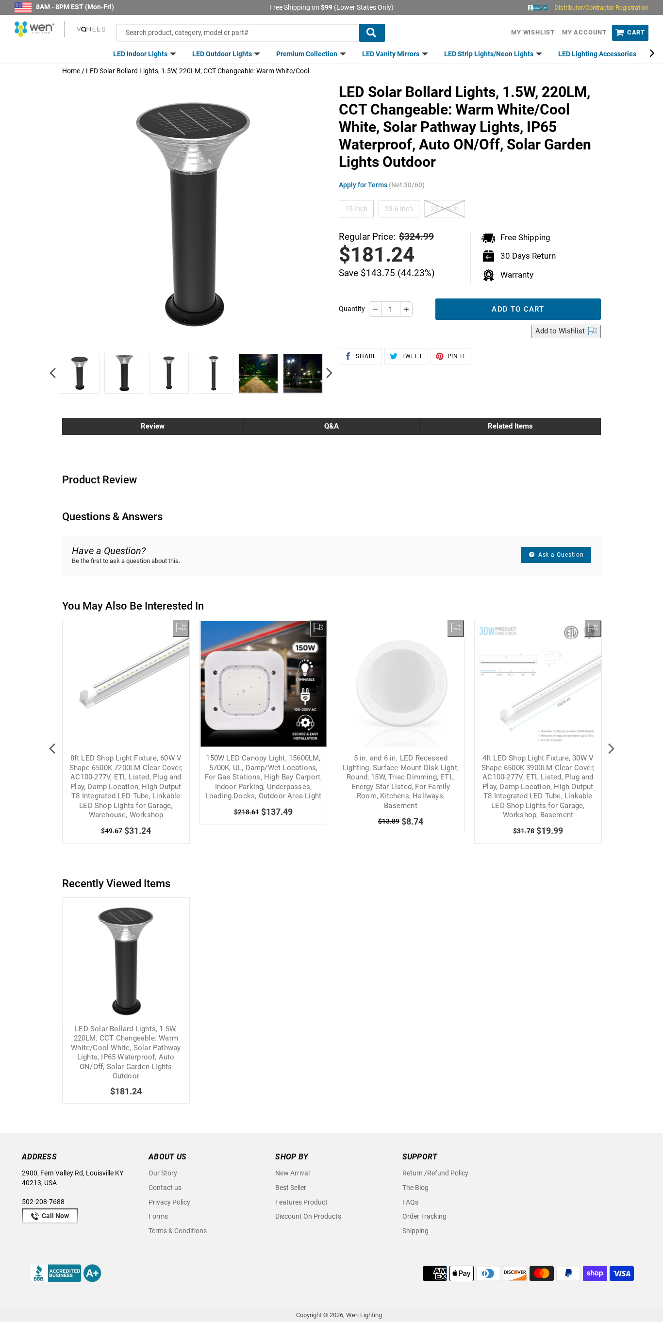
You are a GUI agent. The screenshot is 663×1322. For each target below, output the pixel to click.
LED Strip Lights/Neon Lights (489, 54)
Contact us (165, 1187)
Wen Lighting (364, 1315)
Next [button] (329, 373)
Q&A (331, 426)
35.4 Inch (445, 209)
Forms (158, 1216)
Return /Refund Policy (435, 1173)
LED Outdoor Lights (222, 54)
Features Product (301, 1202)
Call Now (54, 1216)
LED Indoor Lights (141, 54)
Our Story (163, 1173)
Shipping (415, 1231)
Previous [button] (52, 373)
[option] (79, 373)
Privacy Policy (169, 1202)
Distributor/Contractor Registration (601, 7)
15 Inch (356, 209)
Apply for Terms (382, 185)
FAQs (410, 1202)
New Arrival (292, 1173)
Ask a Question (560, 554)
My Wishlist (533, 32)
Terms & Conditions (178, 1231)
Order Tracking (424, 1216)
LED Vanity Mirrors (391, 54)
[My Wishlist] (181, 628)
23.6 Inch (399, 209)
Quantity (352, 309)
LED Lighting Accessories (597, 54)
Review (153, 426)
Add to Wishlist (561, 331)
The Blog (415, 1187)
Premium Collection (307, 54)
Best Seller (290, 1187)
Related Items (510, 426)
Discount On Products (308, 1216)
